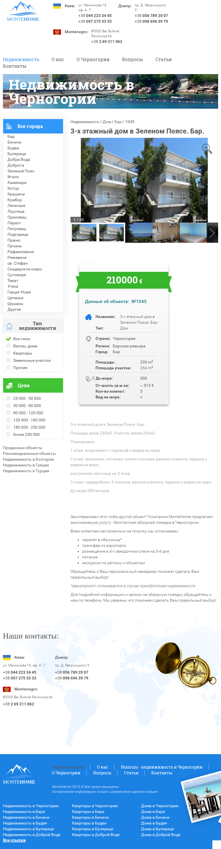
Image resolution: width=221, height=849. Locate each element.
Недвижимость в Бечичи (26, 817)
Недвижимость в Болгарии (28, 459)
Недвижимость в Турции (26, 470)
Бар (118, 121)
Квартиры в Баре (88, 811)
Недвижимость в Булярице (28, 829)
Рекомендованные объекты (29, 453)
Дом (107, 121)
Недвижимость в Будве (25, 823)
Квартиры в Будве (89, 823)
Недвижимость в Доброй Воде (31, 834)
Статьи (163, 59)
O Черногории (93, 59)
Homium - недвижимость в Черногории (162, 767)
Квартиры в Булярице (92, 829)
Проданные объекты (22, 447)
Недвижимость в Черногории (30, 805)
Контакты (14, 66)
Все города (30, 126)
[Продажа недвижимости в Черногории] (23, 8)
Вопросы (132, 59)
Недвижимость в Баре (24, 811)
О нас (58, 59)
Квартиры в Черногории (95, 805)
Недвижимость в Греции (26, 465)
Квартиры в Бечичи (90, 817)
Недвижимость (21, 59)
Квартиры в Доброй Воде (96, 834)
